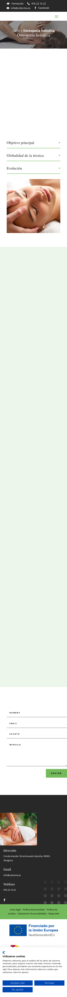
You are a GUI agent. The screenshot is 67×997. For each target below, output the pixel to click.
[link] (15, 4)
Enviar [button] (56, 773)
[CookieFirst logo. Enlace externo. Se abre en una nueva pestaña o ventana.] (4, 952)
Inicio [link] (16, 31)
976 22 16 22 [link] (9, 889)
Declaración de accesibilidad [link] (32, 913)
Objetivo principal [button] (20, 143)
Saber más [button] (32, 359)
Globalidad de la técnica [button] (25, 155)
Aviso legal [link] (15, 909)
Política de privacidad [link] (33, 909)
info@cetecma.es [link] (12, 875)
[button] (56, 16)
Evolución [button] (14, 168)
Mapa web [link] (53, 913)
